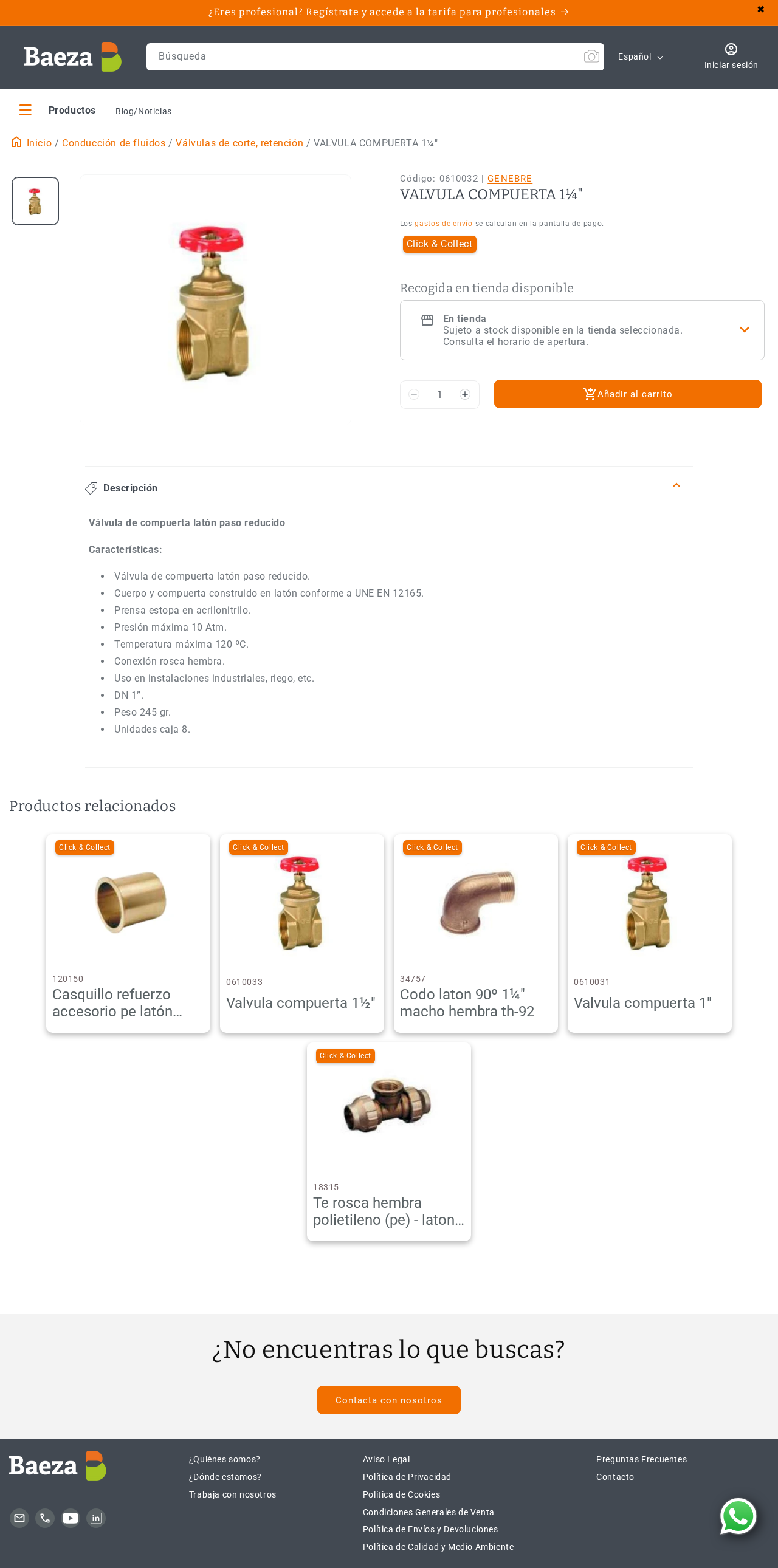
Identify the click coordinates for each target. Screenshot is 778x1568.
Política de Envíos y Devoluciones (430, 1529)
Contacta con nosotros (389, 1400)
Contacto (615, 1477)
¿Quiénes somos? (225, 1459)
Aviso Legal (386, 1459)
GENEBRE (509, 178)
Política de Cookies (401, 1494)
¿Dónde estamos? (225, 1477)
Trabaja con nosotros (233, 1494)
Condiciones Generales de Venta (429, 1512)
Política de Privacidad (407, 1477)
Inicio (38, 143)
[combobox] (375, 56)
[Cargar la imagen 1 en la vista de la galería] (35, 201)
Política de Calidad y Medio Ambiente (438, 1547)
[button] (57, 109)
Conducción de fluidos (114, 143)
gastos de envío (444, 223)
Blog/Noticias (143, 111)
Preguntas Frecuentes (641, 1459)
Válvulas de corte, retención (239, 143)
